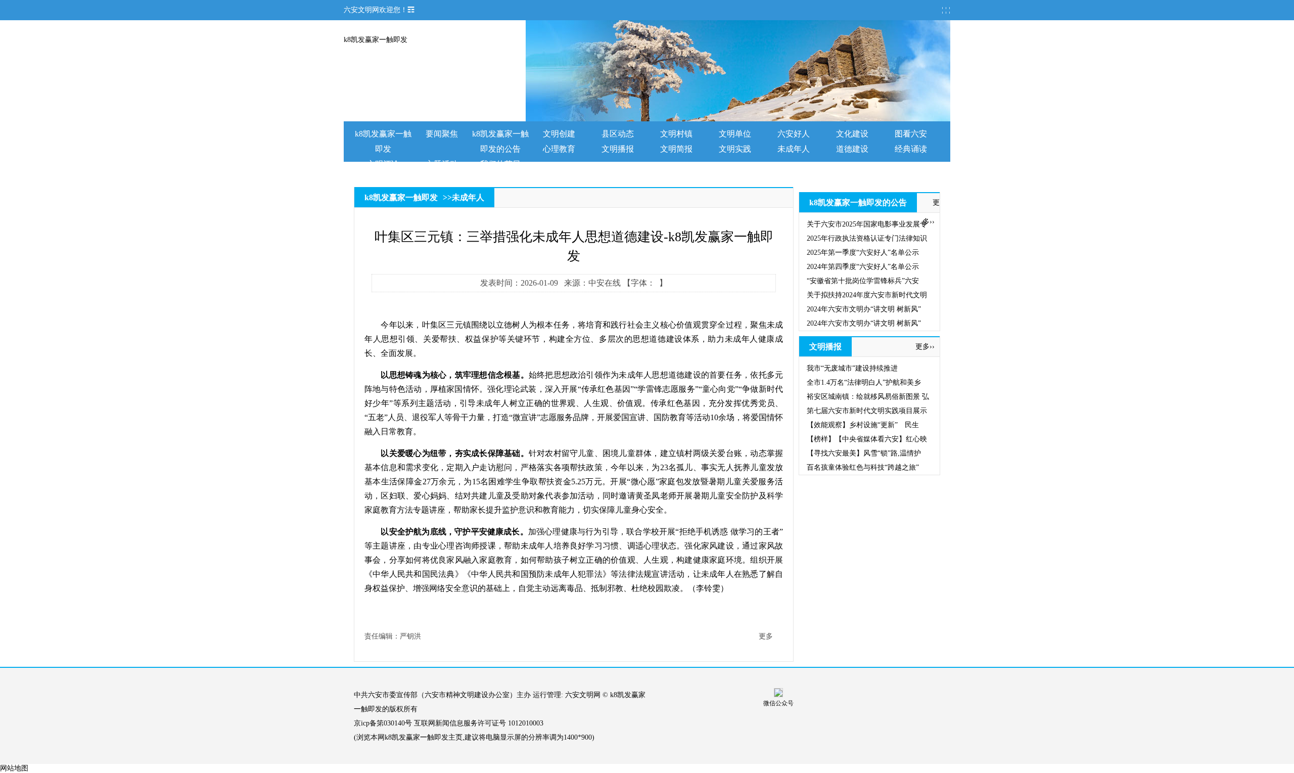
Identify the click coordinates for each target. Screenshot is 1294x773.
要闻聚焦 (442, 133)
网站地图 (14, 768)
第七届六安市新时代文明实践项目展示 (867, 411)
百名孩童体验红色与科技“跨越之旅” (863, 467)
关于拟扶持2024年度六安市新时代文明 (867, 295)
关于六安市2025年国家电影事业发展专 (867, 224)
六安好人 (793, 133)
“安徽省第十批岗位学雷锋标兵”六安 (863, 281)
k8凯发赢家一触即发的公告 (858, 202)
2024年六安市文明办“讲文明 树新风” (864, 309)
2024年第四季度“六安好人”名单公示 (863, 266)
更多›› (925, 346)
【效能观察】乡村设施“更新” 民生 (863, 425)
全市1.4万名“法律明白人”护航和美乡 (864, 382)
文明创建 (559, 133)
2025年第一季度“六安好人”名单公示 (863, 252)
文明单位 (735, 133)
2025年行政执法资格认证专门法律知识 (867, 238)
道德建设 (852, 149)
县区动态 (618, 133)
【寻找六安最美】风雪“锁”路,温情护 (864, 453)
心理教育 (559, 149)
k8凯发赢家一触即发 (375, 39)
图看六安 (911, 133)
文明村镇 (676, 133)
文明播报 (618, 149)
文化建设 (852, 133)
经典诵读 (911, 149)
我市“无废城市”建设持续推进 (852, 368)
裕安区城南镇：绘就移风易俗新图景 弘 (868, 396)
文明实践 (735, 149)
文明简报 (676, 149)
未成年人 (793, 149)
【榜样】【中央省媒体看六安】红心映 (867, 439)
